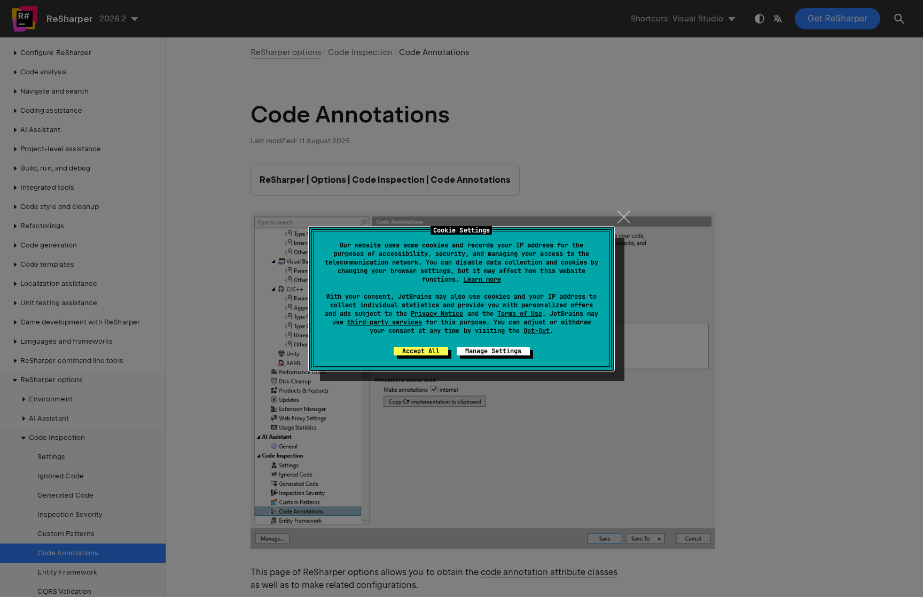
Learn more (482, 279)
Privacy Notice (437, 313)
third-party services (384, 322)
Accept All (421, 351)
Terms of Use (519, 313)
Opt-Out (536, 331)
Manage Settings (493, 351)
